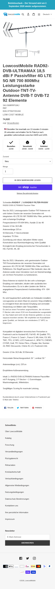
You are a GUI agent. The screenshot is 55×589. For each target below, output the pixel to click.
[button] (47, 14)
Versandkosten (13, 123)
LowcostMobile (30, 581)
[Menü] (39, 14)
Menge (5, 167)
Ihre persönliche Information (16, 512)
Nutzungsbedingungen (14, 492)
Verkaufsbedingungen (14, 478)
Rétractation (10, 465)
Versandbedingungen (14, 451)
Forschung (9, 445)
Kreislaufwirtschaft (12, 472)
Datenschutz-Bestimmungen (17, 499)
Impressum (10, 519)
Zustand (6, 157)
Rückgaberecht (11, 458)
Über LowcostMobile (13, 431)
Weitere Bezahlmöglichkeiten (27, 193)
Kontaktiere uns (11, 505)
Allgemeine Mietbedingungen (17, 485)
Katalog (8, 438)
